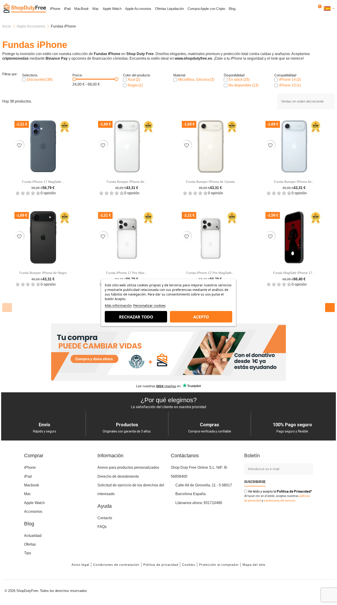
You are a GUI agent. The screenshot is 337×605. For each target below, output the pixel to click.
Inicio (6, 26)
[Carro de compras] (318, 9)
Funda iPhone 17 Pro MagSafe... (210, 273)
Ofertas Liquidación (169, 9)
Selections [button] (30, 75)
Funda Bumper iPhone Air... (127, 182)
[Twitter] (317, 590)
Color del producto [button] (136, 75)
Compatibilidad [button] (285, 75)
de (294, 491)
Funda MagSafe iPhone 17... (294, 273)
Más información (118, 305)
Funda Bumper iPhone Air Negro (43, 273)
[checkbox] (24, 79)
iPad (67, 9)
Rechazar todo (136, 316)
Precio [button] (77, 75)
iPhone (55, 9)
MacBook (81, 9)
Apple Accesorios (138, 9)
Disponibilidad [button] (234, 75)
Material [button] (179, 75)
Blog (232, 9)
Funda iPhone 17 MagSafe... (43, 182)
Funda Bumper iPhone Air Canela (210, 182)
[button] (306, 9)
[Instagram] (296, 590)
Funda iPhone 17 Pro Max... (126, 273)
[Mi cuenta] (312, 8)
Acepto (201, 316)
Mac (95, 9)
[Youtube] (307, 590)
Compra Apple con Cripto (206, 9)
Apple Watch (112, 9)
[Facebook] (286, 590)
